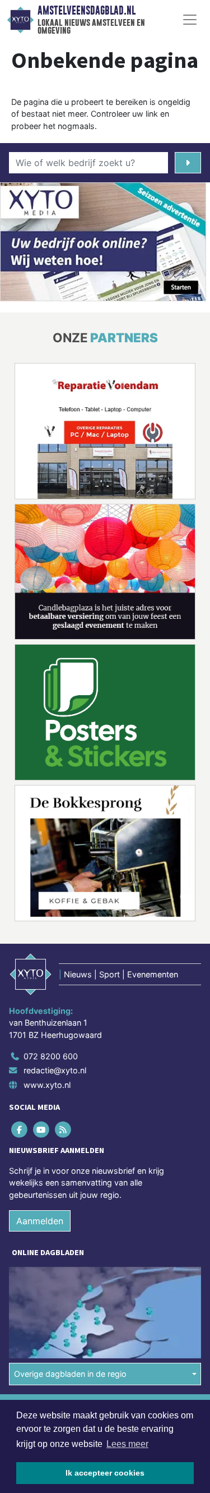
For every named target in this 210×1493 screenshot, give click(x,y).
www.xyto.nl (47, 1085)
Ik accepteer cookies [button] (105, 1472)
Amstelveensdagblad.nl (87, 10)
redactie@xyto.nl (55, 1070)
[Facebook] (20, 1129)
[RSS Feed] (63, 1129)
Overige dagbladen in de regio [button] (70, 1374)
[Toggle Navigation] (189, 19)
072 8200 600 (51, 1056)
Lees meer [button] (127, 1444)
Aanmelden (39, 1220)
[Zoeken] (188, 162)
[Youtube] (42, 1129)
